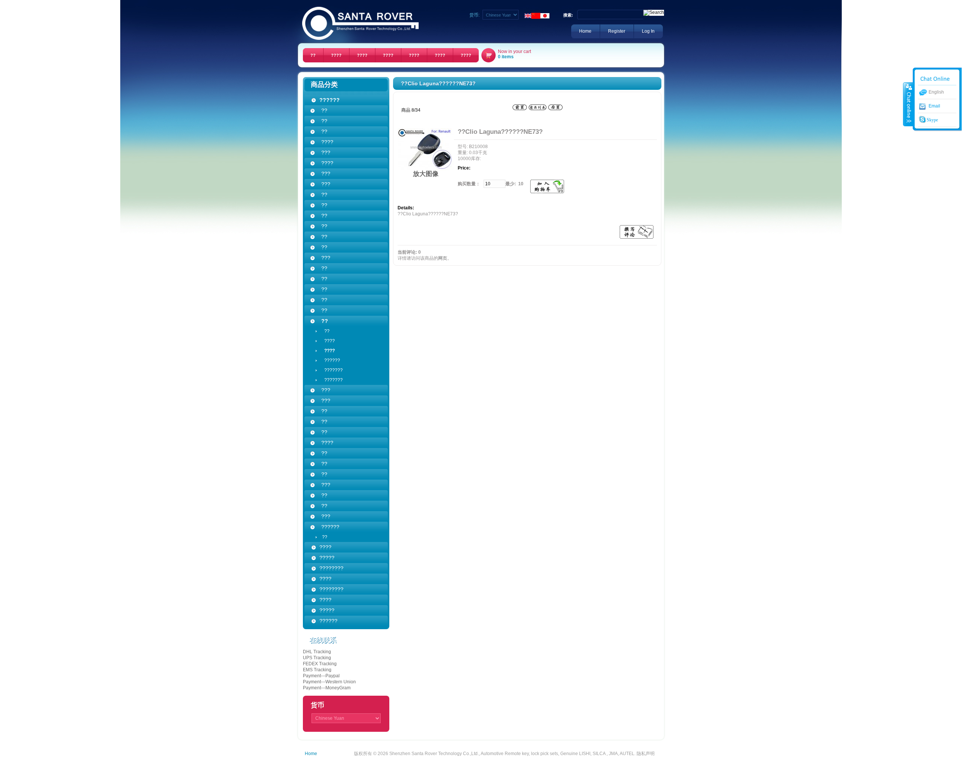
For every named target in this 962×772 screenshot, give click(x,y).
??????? (331, 370)
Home (585, 31)
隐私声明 (646, 753)
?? (325, 331)
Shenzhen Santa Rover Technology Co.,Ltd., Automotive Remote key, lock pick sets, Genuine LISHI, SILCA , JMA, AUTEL (511, 753)
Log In (648, 31)
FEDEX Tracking (320, 663)
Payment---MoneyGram (327, 687)
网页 (442, 258)
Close (908, 104)
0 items (506, 56)
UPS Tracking (317, 657)
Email (934, 106)
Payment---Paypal (321, 675)
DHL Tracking (317, 651)
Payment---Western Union (329, 681)
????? (326, 610)
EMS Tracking (317, 669)
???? (327, 341)
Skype (932, 120)
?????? (330, 360)
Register (616, 31)
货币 (317, 705)
